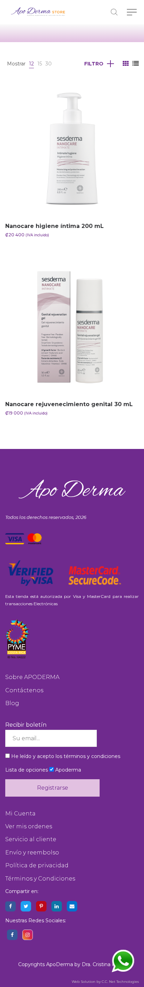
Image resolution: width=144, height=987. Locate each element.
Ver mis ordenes (28, 826)
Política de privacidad (37, 865)
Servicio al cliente (30, 839)
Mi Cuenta (20, 813)
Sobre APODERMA (32, 677)
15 (39, 64)
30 (48, 64)
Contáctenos (24, 690)
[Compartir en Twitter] (26, 906)
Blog (12, 703)
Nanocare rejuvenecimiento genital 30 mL (69, 404)
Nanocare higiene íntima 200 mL (54, 226)
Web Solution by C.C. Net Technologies (105, 981)
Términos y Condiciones (40, 878)
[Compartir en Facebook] (10, 906)
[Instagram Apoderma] (27, 935)
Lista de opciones (26, 770)
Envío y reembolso (32, 852)
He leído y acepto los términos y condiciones (65, 756)
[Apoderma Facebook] (12, 935)
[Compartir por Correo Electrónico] (72, 906)
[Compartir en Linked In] (56, 906)
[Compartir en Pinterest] (41, 906)
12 (31, 64)
